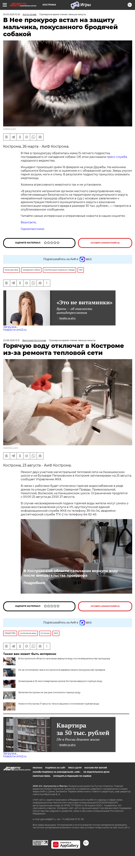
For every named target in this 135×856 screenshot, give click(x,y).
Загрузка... (10, 327)
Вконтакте (28, 222)
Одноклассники (32, 229)
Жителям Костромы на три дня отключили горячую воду (49, 692)
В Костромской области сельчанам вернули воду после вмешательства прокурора (71, 573)
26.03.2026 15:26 (11, 14)
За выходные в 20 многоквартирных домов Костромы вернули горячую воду (60, 681)
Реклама (37, 768)
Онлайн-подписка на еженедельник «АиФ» (57, 772)
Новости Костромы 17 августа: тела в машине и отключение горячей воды (58, 703)
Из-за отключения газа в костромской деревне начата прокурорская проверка (61, 669)
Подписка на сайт (55, 768)
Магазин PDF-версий (95, 768)
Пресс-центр (75, 768)
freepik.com (9, 128)
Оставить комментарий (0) (105, 243)
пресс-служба (117, 157)
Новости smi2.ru (15, 329)
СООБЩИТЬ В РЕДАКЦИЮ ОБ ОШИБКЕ (72, 776)
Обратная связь (41, 776)
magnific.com (10, 447)
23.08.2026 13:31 (11, 340)
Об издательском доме (96, 772)
